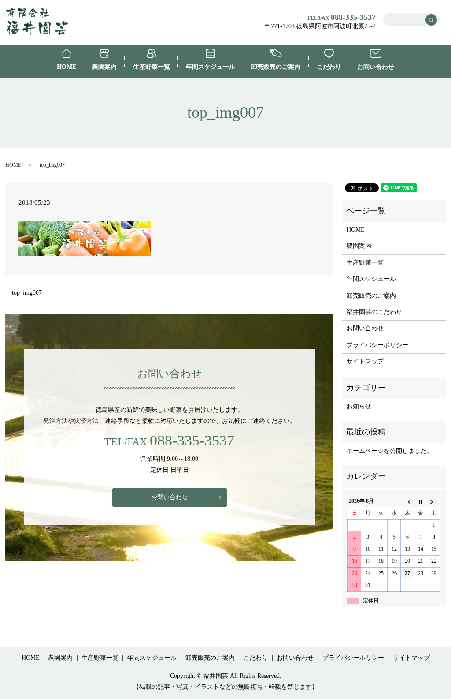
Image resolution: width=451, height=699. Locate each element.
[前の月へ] (407, 501)
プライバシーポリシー (377, 345)
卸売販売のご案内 (275, 67)
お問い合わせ (375, 67)
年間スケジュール (210, 67)
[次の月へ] (433, 501)
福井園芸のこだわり (374, 312)
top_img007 (27, 292)
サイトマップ (365, 361)
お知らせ (359, 406)
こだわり (329, 67)
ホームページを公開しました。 (390, 451)
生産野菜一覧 (151, 67)
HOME (66, 67)
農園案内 (104, 67)
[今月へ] (420, 501)
